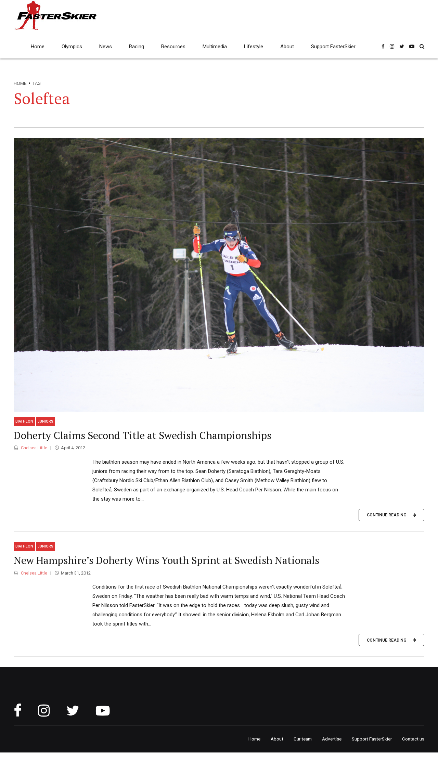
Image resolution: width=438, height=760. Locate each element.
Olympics (72, 46)
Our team (303, 739)
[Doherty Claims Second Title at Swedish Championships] (219, 275)
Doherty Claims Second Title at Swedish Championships (142, 435)
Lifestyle (253, 46)
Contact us (413, 739)
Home (37, 46)
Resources (173, 46)
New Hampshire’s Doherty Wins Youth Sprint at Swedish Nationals (166, 560)
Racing (136, 46)
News (105, 46)
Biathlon (24, 421)
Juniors (45, 421)
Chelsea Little (33, 447)
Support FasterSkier (333, 46)
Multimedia (215, 46)
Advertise (332, 739)
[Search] (422, 46)
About (287, 46)
